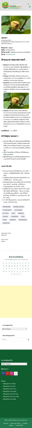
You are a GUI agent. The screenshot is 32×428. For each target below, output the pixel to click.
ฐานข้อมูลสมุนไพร (5, 41)
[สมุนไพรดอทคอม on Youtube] (7, 373)
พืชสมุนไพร (21, 213)
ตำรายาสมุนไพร (18, 210)
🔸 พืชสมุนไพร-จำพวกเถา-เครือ (10, 396)
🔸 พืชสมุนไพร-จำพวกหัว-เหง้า (9, 394)
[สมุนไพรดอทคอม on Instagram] (11, 373)
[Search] (28, 339)
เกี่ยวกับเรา (6, 423)
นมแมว (13, 213)
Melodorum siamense (19, 206)
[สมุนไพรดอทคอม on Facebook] (3, 373)
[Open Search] (28, 4)
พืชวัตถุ (13, 41)
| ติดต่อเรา (11, 425)
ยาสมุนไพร (5, 216)
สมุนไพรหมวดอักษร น (6, 43)
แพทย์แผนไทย (6, 223)
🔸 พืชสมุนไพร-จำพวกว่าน (8, 389)
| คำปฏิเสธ (24, 423)
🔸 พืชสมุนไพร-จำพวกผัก (8, 386)
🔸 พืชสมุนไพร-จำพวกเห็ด (8, 399)
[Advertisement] (16, 302)
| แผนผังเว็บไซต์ (19, 425)
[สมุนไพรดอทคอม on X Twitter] (16, 373)
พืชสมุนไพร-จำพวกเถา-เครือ (22, 41)
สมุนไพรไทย (13, 219)
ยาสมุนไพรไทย (14, 216)
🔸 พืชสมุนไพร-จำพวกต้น (8, 383)
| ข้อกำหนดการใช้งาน (15, 423)
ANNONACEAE (10, 54)
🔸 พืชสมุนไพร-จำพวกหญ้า (8, 391)
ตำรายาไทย (5, 213)
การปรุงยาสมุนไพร (7, 210)
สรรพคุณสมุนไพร (23, 219)
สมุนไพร (5, 219)
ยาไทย (22, 216)
